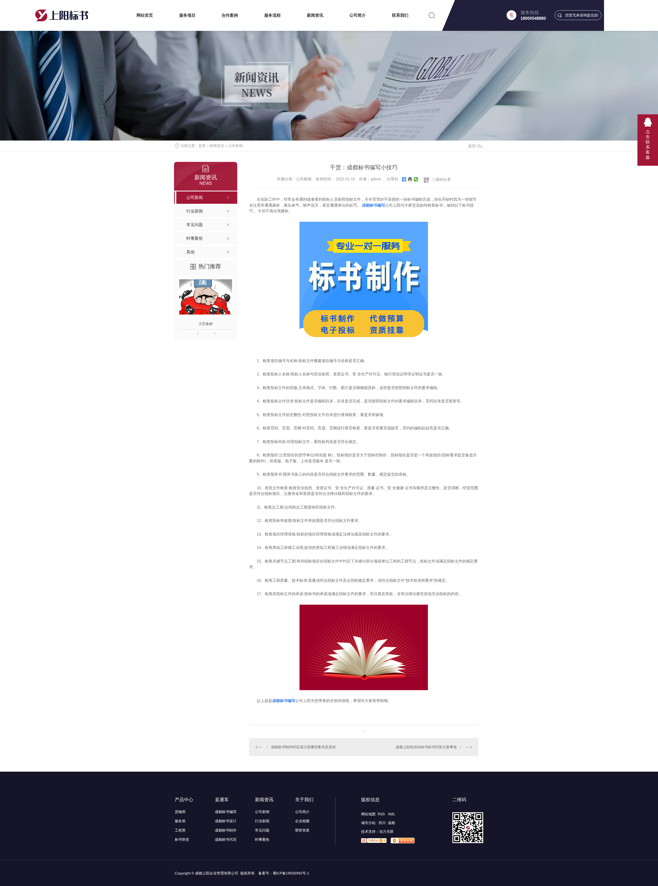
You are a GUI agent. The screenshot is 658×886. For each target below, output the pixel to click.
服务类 (180, 821)
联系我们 (400, 15)
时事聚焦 (262, 839)
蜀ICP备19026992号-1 (291, 873)
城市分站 (368, 823)
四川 (382, 823)
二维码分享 (441, 179)
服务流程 (272, 15)
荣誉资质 (302, 830)
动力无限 (386, 831)
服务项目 (187, 15)
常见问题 (262, 830)
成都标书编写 (225, 812)
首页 (202, 146)
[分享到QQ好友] (410, 179)
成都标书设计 (225, 821)
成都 (391, 823)
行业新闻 (262, 821)
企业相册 (302, 821)
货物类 (180, 812)
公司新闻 (235, 146)
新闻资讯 (315, 15)
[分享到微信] (416, 179)
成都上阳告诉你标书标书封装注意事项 (426, 747)
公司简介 (357, 15)
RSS (382, 814)
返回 (472, 146)
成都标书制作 (225, 830)
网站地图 (368, 814)
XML (391, 814)
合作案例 (230, 15)
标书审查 (182, 839)
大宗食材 (205, 324)
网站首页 (144, 15)
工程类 (180, 830)
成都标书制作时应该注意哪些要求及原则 (303, 747)
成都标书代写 (225, 839)
